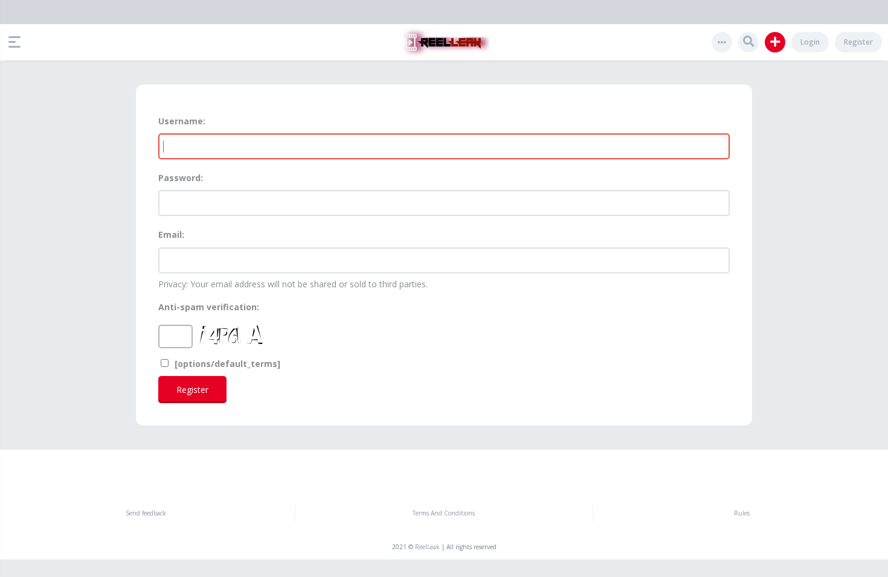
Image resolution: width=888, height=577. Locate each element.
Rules (742, 513)
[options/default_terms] (226, 363)
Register (858, 42)
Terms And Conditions (444, 513)
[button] (17, 42)
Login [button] (810, 42)
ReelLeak (427, 547)
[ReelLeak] (444, 42)
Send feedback (146, 513)
